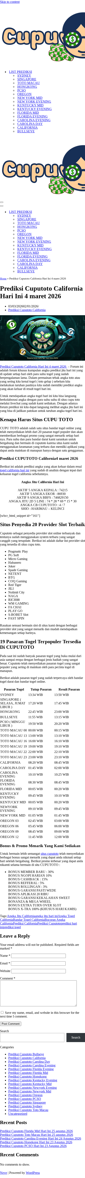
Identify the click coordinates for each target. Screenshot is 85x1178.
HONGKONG (27, 86)
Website (5, 971)
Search (4, 1031)
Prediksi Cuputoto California (27, 310)
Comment (7, 978)
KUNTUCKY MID (30, 105)
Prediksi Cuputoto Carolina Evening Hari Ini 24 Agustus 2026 (40, 1138)
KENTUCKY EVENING (34, 109)
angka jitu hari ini (46, 916)
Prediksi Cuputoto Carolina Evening (31, 1065)
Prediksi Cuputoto (49, 923)
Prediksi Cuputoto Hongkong (27, 1076)
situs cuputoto (50, 853)
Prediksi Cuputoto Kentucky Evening (32, 1080)
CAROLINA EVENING (34, 120)
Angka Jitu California (21, 916)
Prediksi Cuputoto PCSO (24, 1099)
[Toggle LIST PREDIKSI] (72, 212)
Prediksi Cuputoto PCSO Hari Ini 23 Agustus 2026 (33, 1146)
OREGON (24, 94)
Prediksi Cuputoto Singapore (27, 1102)
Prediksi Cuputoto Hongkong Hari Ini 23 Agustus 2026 (36, 1142)
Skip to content (10, 2)
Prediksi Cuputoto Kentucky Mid (30, 1084)
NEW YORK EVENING (34, 101)
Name (5, 955)
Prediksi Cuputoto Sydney (25, 1106)
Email (5, 963)
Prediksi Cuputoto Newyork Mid (29, 1091)
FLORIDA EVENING (32, 116)
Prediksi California (25, 923)
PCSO (21, 90)
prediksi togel (12, 927)
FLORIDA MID (28, 112)
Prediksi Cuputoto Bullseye (26, 1054)
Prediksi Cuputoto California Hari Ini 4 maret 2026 (33, 366)
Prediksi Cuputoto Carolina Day (29, 1061)
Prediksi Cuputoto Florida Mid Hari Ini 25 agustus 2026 (36, 1131)
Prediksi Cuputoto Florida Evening (31, 1069)
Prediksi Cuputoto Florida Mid (28, 1073)
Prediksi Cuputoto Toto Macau (28, 1110)
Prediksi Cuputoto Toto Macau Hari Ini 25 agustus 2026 (36, 1134)
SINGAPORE (26, 79)
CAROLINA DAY (30, 124)
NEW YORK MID (29, 98)
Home (3, 278)
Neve (3, 1172)
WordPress (33, 1172)
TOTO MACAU (28, 83)
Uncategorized (17, 1113)
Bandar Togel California (29, 919)
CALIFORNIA (27, 127)
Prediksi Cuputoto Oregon (25, 1095)
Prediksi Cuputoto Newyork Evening (32, 1087)
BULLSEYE (26, 131)
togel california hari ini (14, 470)
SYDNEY (24, 75)
